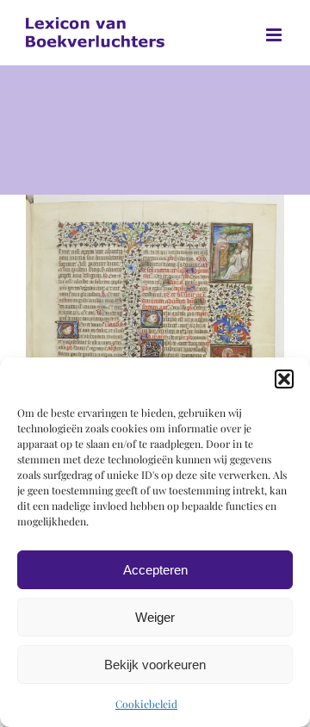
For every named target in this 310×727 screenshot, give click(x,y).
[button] (284, 379)
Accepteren (155, 569)
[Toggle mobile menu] (275, 35)
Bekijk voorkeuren (155, 664)
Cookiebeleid (146, 704)
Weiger (155, 617)
